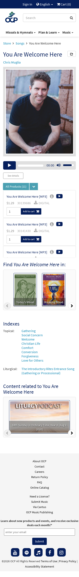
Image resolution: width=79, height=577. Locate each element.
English (45, 4)
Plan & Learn (48, 32)
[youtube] (15, 552)
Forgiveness (30, 356)
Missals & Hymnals (19, 32)
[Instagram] (61, 552)
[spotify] (27, 552)
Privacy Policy (67, 561)
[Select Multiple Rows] (33, 186)
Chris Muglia (12, 62)
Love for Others (32, 360)
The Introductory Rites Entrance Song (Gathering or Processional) (47, 371)
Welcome (28, 339)
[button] (7, 307)
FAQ (39, 482)
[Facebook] (50, 552)
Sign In (27, 4)
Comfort (27, 348)
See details (13, 175)
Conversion (29, 352)
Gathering (28, 331)
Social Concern (32, 335)
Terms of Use (49, 561)
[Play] (9, 165)
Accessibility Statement (39, 566)
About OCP (39, 461)
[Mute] (58, 165)
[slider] (66, 164)
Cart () (65, 4)
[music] (38, 552)
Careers (39, 472)
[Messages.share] (71, 54)
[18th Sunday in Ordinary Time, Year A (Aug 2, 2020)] (39, 416)
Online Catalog (39, 487)
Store (7, 43)
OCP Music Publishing (39, 512)
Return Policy (39, 477)
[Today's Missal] (25, 289)
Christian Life (30, 343)
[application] (39, 165)
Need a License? (40, 496)
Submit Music (39, 502)
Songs (20, 43)
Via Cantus (39, 507)
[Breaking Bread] (54, 289)
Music (66, 32)
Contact (39, 466)
